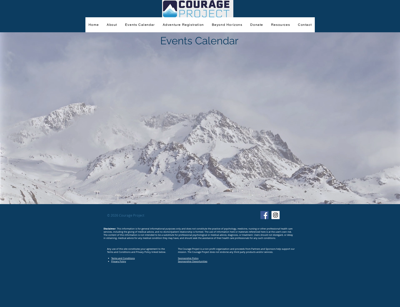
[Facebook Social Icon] (264, 215)
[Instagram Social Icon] (275, 215)
